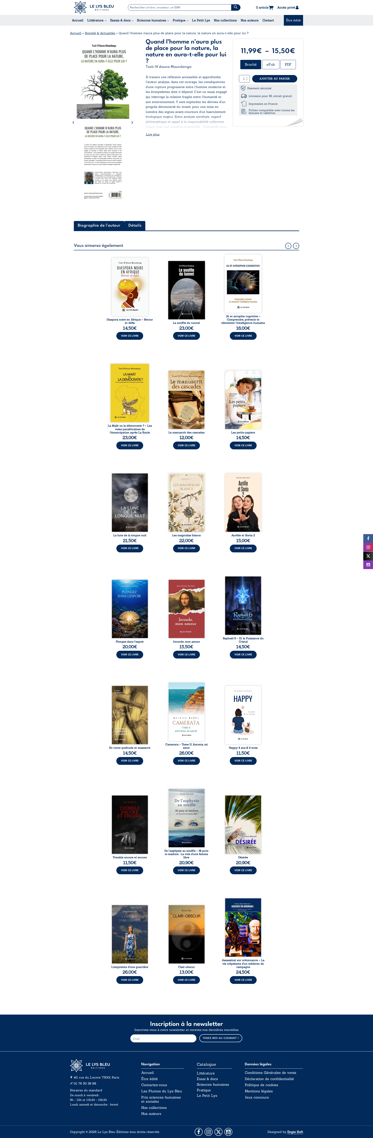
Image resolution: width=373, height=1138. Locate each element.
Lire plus (152, 134)
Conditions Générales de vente (270, 1073)
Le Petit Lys (201, 20)
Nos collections (225, 20)
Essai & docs (207, 1079)
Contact (268, 20)
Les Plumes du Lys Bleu (161, 1091)
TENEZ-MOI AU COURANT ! (221, 1038)
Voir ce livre (130, 336)
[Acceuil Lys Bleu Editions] (94, 7)
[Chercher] (235, 7)
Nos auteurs (250, 20)
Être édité (293, 20)
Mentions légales (259, 1091)
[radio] (250, 64)
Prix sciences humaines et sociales (161, 1099)
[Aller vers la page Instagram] (209, 1132)
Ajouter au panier (275, 78)
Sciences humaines (151, 20)
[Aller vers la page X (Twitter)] (218, 1132)
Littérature (95, 20)
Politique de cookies (261, 1085)
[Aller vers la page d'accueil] (99, 1065)
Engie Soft (295, 1132)
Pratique (179, 20)
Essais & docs (120, 20)
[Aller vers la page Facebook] (199, 1132)
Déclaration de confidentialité (269, 1079)
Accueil (77, 20)
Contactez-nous (154, 1085)
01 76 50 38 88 (85, 1083)
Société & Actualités (100, 33)
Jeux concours (257, 1097)
